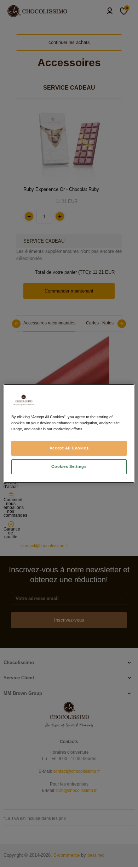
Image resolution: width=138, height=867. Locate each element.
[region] (69, 433)
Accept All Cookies (69, 448)
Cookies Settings (68, 466)
